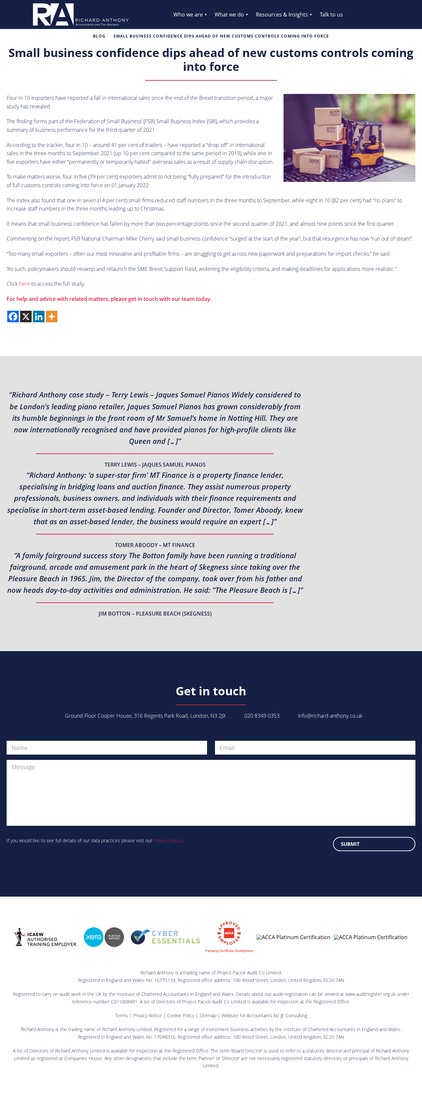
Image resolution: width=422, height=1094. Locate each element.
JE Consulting (294, 1015)
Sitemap (207, 1015)
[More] (51, 316)
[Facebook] (13, 316)
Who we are (188, 14)
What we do (229, 14)
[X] (26, 316)
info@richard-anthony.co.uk (330, 715)
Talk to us (331, 14)
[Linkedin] (39, 316)
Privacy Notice (168, 840)
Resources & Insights (282, 14)
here (24, 283)
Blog (99, 36)
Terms (121, 1015)
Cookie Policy (180, 1015)
